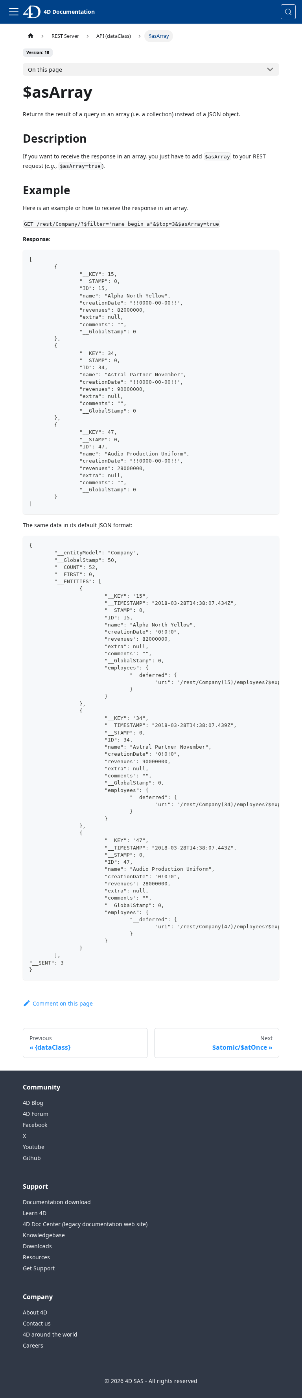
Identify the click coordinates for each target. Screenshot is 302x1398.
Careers (33, 1345)
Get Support (39, 1268)
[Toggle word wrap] (255, 545)
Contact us (37, 1323)
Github (32, 1158)
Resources (36, 1257)
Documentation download (57, 1202)
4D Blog (33, 1102)
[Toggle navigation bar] (14, 12)
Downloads (37, 1246)
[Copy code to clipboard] (269, 259)
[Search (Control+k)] (288, 11)
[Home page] (30, 36)
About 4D (35, 1312)
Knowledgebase (44, 1235)
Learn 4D (34, 1213)
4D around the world (50, 1334)
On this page (45, 69)
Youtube (33, 1147)
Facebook (35, 1124)
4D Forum (35, 1113)
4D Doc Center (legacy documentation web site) (85, 1224)
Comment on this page (62, 1003)
